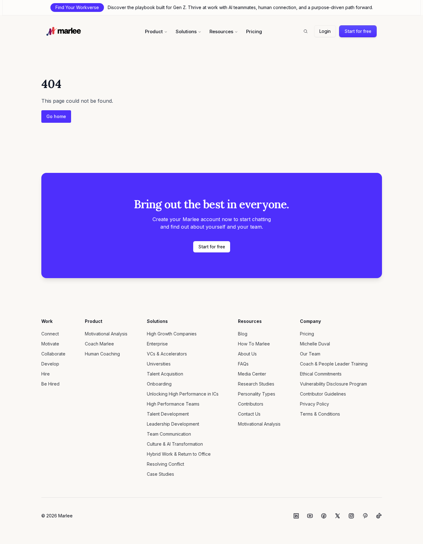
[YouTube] (310, 516)
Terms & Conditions (320, 414)
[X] (337, 516)
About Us (247, 353)
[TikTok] (379, 516)
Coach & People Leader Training (334, 363)
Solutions (186, 31)
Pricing (254, 31)
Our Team (310, 353)
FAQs (243, 363)
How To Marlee (254, 343)
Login (325, 31)
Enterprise (157, 343)
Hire (45, 373)
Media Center (252, 373)
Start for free (357, 31)
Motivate (50, 343)
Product (154, 31)
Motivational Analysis (106, 333)
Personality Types (256, 393)
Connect (50, 333)
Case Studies (160, 474)
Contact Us (249, 414)
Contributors (250, 404)
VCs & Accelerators (167, 353)
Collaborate (53, 353)
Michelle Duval (315, 343)
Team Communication (169, 434)
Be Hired (50, 383)
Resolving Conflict (165, 464)
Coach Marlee (99, 343)
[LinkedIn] (296, 516)
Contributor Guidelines (323, 393)
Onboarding (159, 383)
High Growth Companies (172, 333)
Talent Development (168, 414)
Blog (242, 333)
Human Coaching (102, 353)
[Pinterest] (365, 516)
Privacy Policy (314, 404)
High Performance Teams (173, 404)
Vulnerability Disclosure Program (333, 383)
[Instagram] (351, 516)
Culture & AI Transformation (175, 444)
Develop (50, 363)
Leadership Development (173, 424)
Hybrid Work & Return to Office (179, 454)
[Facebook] (324, 516)
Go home (56, 116)
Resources (221, 31)
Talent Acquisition (165, 373)
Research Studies (256, 383)
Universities (159, 363)
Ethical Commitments (321, 373)
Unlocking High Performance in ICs (183, 393)
